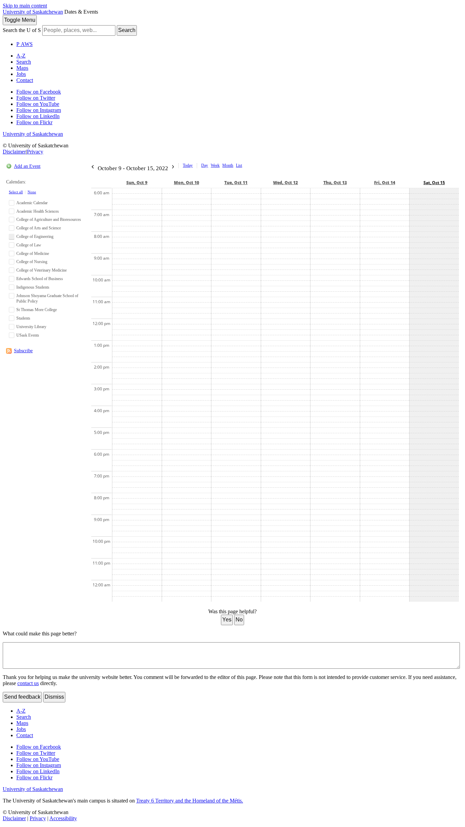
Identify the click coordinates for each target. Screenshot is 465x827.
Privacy (35, 152)
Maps (22, 68)
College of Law (28, 245)
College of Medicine (32, 253)
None (32, 192)
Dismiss (54, 697)
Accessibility (63, 818)
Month (227, 165)
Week (215, 165)
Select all (16, 192)
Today (188, 165)
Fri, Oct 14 (384, 182)
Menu (19, 20)
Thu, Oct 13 (335, 182)
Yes (226, 619)
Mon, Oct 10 (186, 182)
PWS (24, 44)
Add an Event (27, 166)
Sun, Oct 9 (136, 182)
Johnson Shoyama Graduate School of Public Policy (47, 298)
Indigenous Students (32, 287)
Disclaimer (14, 152)
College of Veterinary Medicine (41, 270)
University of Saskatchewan (33, 12)
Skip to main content (25, 6)
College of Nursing (31, 261)
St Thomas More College (36, 309)
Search (126, 30)
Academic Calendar (32, 202)
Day (204, 165)
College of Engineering (34, 236)
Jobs (21, 74)
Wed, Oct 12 (285, 182)
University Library (31, 326)
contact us (28, 683)
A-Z (21, 56)
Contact (24, 80)
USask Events (27, 335)
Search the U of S (22, 30)
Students (23, 318)
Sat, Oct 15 (434, 182)
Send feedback (22, 697)
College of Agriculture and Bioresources (48, 219)
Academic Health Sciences (37, 211)
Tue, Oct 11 (235, 182)
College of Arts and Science (38, 228)
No (239, 619)
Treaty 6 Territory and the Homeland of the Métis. (189, 801)
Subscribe (23, 350)
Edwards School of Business (39, 278)
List (239, 165)
